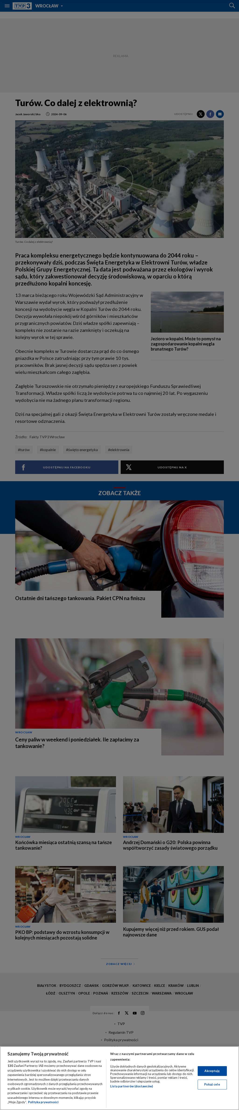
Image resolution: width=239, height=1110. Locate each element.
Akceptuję (212, 1071)
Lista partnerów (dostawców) (131, 1086)
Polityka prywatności (43, 1102)
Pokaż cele (212, 1084)
